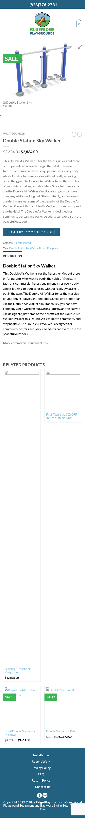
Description (12, 256)
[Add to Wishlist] (36, 374)
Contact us (42, 786)
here (46, 343)
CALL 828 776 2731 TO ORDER (32, 232)
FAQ (41, 774)
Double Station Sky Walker (23, 248)
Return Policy (41, 780)
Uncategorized (14, 133)
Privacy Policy (41, 768)
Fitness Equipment (49, 248)
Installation (41, 755)
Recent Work (41, 761)
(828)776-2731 (42, 4)
